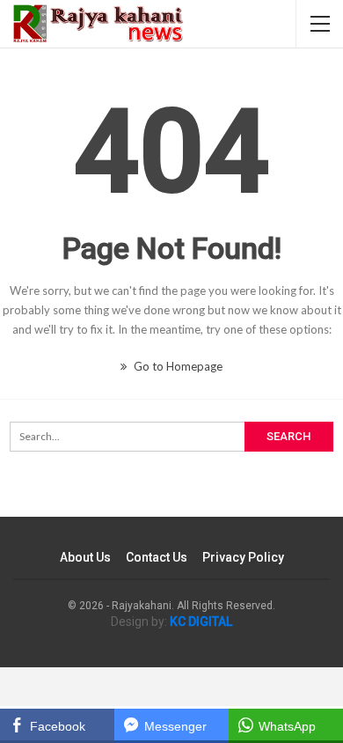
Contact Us (156, 557)
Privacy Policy (243, 557)
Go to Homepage (177, 366)
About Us (85, 557)
